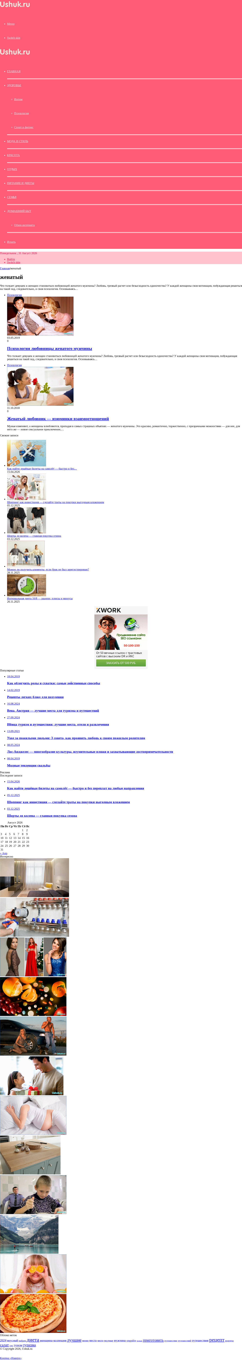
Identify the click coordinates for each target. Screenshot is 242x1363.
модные (108, 1340)
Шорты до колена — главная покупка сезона (34, 535)
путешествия (200, 1340)
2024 (3, 1340)
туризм (18, 1345)
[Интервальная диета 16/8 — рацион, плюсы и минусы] (26, 595)
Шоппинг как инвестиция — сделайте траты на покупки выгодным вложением (55, 502)
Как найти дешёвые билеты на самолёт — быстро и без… (42, 468)
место (100, 1340)
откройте (131, 1340)
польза (139, 1341)
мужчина (120, 1340)
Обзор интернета (24, 225)
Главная (5, 268)
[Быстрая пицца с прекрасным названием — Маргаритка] (33, 1331)
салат (4, 1345)
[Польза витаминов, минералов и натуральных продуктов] (33, 1015)
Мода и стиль (17, 141)
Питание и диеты (20, 183)
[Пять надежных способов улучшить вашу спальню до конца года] (34, 896)
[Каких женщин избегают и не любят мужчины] (31, 1094)
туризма (29, 1345)
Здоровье (14, 85)
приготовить (153, 1340)
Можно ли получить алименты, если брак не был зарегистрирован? (48, 569)
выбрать (22, 1340)
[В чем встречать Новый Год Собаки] (33, 975)
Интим (18, 99)
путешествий (184, 1340)
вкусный (12, 1340)
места (93, 1340)
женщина (46, 1340)
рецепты (229, 1340)
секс (11, 1345)
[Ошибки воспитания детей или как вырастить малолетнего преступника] (33, 1213)
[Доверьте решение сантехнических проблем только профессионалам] (34, 935)
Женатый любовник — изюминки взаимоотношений (58, 418)
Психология (21, 113)
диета (33, 1339)
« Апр (3, 853)
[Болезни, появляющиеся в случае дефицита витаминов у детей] (33, 1292)
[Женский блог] (15, 6)
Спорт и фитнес (23, 127)
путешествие (170, 1340)
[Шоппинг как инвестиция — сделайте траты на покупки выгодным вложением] (26, 499)
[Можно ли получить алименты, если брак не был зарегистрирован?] (26, 566)
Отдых (12, 169)
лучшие (74, 1340)
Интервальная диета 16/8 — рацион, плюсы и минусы (40, 598)
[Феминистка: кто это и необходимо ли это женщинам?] (33, 1054)
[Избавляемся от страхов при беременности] (33, 1133)
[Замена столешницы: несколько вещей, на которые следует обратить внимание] (30, 1173)
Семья (11, 197)
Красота (13, 155)
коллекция (59, 1340)
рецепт (216, 1339)
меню (85, 1340)
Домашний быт (19, 211)
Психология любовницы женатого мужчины (49, 348)
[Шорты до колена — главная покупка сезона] (26, 532)
